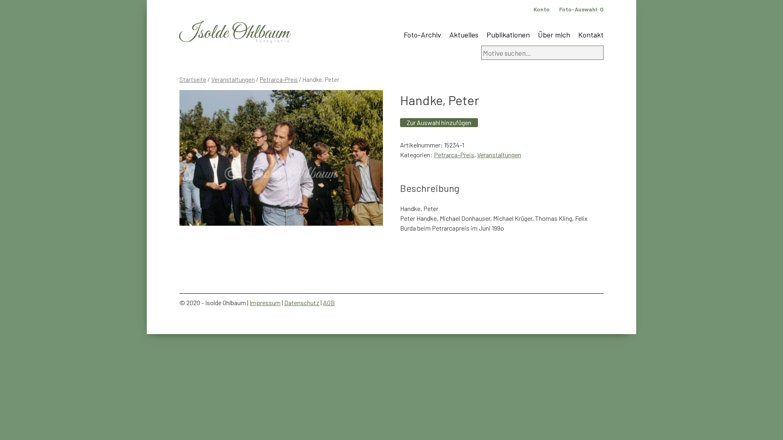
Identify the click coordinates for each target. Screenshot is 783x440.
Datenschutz (301, 302)
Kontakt (591, 35)
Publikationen (508, 35)
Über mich (554, 35)
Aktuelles (463, 35)
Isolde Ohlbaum (234, 33)
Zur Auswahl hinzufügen (439, 122)
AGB (329, 302)
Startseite (192, 79)
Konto (541, 9)
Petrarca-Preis (279, 79)
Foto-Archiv (422, 35)
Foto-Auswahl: (581, 9)
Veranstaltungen (233, 79)
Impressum (265, 302)
